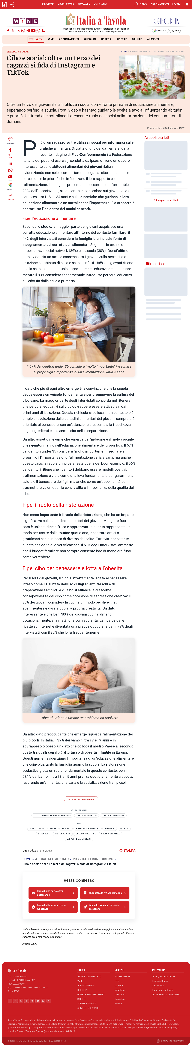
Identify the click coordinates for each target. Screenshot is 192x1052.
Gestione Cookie (160, 981)
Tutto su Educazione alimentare (52, 815)
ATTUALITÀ (36, 39)
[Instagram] (23, 30)
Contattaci (120, 999)
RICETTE (122, 39)
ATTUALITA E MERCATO (141, 51)
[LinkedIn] (18, 30)
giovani (66, 829)
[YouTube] (33, 30)
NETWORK (84, 4)
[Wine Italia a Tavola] (25, 21)
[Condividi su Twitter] (10, 156)
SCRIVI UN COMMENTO (81, 799)
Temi (117, 981)
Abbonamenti (160, 4)
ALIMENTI (153, 39)
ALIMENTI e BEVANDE (88, 1008)
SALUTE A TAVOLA (86, 1003)
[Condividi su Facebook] (10, 149)
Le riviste (119, 985)
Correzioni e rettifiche (162, 990)
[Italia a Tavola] (96, 19)
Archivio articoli (122, 976)
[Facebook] (8, 30)
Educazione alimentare (43, 829)
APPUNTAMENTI (69, 39)
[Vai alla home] (7, 39)
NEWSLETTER (66, 4)
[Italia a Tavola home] (40, 971)
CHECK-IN (90, 39)
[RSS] (43, 30)
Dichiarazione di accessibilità (166, 994)
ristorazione (62, 834)
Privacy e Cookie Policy (163, 976)
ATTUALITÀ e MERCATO (89, 976)
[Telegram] (28, 30)
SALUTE (137, 39)
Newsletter (120, 990)
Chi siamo (119, 994)
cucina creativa (110, 834)
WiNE (51, 39)
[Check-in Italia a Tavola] (166, 21)
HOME (124, 51)
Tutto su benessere (113, 815)
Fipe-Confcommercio (87, 829)
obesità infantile (86, 834)
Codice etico (158, 985)
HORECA (106, 39)
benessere (44, 834)
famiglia (110, 829)
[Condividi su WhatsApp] (10, 169)
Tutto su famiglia (86, 815)
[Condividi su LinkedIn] (10, 163)
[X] (13, 30)
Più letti (118, 1003)
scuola (124, 829)
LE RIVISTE (47, 4)
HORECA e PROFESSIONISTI (91, 994)
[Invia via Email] (10, 176)
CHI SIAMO (100, 4)
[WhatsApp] (38, 30)
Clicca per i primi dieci (166, 200)
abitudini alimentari (79, 839)
